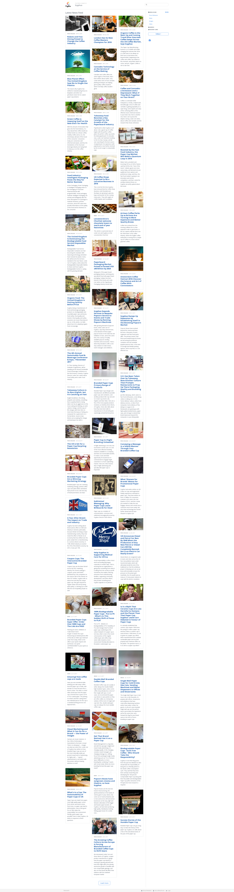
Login (169, 890)
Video (150, 24)
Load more (104, 883)
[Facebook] (149, 40)
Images (151, 21)
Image (95, 676)
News (150, 18)
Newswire (66, 890)
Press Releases (153, 15)
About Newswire (147, 890)
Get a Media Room (159, 890)
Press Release (71, 33)
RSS (167, 12)
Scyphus (78, 5)
